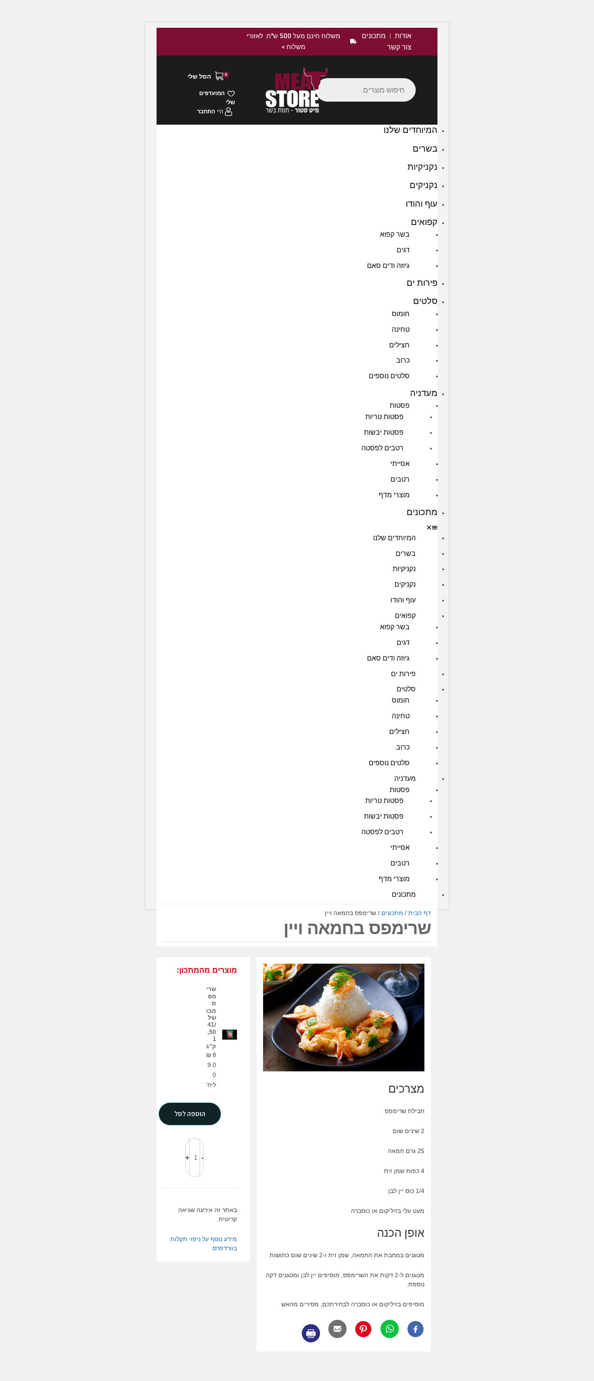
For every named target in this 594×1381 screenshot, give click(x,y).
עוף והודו (421, 203)
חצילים (399, 345)
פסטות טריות (384, 417)
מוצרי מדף (394, 495)
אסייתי (400, 463)
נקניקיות (422, 167)
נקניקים (423, 185)
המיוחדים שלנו (410, 130)
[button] (297, 527)
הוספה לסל (189, 1113)
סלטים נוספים (389, 376)
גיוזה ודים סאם (388, 265)
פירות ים (422, 283)
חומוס (401, 314)
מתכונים (422, 512)
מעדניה (423, 393)
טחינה (401, 329)
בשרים (425, 148)
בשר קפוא (395, 234)
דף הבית (419, 912)
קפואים (424, 222)
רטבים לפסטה (382, 448)
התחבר (206, 111)
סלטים (425, 301)
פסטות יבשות (384, 432)
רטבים (400, 479)
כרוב (403, 360)
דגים (403, 250)
